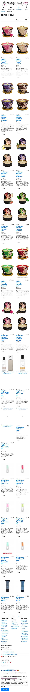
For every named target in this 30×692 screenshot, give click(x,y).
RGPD (3, 628)
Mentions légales (4, 635)
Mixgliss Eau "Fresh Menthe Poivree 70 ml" (5, 560)
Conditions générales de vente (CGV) (5, 632)
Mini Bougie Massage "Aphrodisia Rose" (4, 338)
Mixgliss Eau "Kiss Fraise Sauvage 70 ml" (20, 483)
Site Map (24, 641)
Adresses (14, 628)
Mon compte (15, 626)
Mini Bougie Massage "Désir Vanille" (4, 174)
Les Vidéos (25, 636)
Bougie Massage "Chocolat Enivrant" (19, 118)
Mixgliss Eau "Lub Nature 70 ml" (20, 428)
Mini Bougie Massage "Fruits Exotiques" (19, 174)
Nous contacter (4, 622)
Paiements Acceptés (4, 626)
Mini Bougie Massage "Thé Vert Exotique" (19, 228)
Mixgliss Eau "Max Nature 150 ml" (20, 599)
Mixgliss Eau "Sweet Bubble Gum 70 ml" (5, 521)
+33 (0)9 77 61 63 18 (8, 652)
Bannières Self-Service (25, 633)
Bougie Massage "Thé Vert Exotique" (4, 284)
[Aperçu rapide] (7, 56)
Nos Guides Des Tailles (25, 639)
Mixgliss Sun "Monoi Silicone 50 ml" (20, 393)
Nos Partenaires (5, 639)
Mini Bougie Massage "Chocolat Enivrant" (19, 338)
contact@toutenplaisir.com (10, 654)
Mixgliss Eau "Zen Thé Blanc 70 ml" (5, 482)
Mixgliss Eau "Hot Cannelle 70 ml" (20, 559)
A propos (4, 620)
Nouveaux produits (4, 642)
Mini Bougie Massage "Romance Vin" (4, 228)
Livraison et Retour (25, 624)
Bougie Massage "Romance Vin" (19, 284)
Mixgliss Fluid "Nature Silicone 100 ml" (5, 393)
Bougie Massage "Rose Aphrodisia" (4, 62)
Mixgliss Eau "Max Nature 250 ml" (5, 599)
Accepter (5, 689)
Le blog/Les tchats (25, 627)
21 (18, 616)
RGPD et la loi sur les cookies (9, 678)
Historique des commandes (15, 623)
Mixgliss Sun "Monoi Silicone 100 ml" (5, 446)
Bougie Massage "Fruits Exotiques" (4, 118)
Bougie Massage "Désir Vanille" (18, 62)
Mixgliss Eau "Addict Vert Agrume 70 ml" (20, 521)
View (4, 77)
